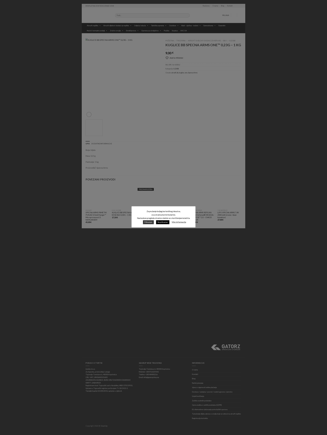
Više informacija (179, 222)
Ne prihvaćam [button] (163, 222)
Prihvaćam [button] (148, 222)
